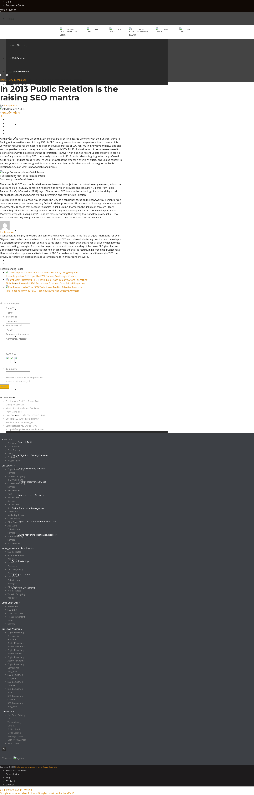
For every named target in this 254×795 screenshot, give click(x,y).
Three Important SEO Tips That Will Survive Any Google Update (41, 276)
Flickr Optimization (27, 270)
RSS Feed (10, 781)
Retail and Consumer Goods (26, 124)
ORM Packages (14, 587)
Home (10, 19)
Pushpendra (10, 105)
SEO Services (13, 543)
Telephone (11, 316)
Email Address (14, 325)
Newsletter (12, 606)
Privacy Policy (6, 394)
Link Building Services (23, 548)
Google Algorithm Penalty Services (30, 455)
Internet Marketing (17, 45)
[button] (92, 30)
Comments (11, 369)
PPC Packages (14, 590)
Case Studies (14, 71)
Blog (8, 1)
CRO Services (13, 518)
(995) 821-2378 (8, 10)
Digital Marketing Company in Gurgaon (15, 636)
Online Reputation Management (28, 508)
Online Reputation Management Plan (37, 521)
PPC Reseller (24, 389)
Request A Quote (15, 5)
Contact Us (12, 457)
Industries (12, 58)
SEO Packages (14, 551)
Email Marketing (20, 561)
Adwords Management (29, 310)
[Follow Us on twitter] (4, 751)
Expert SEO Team (15, 613)
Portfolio (11, 443)
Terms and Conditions (16, 770)
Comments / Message (17, 334)
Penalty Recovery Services (31, 468)
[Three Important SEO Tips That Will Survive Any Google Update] (42, 272)
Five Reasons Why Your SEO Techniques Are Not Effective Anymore (43, 290)
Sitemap (11, 623)
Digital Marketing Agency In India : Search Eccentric (36, 767)
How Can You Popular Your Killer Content (25, 415)
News (10, 453)
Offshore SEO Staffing (23, 587)
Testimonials (13, 446)
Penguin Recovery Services (32, 482)
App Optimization (21, 574)
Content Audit (25, 442)
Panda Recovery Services (31, 495)
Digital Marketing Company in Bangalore (15, 668)
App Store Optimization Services (13, 529)
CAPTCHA (11, 354)
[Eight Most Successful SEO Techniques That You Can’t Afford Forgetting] (46, 279)
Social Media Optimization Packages (13, 580)
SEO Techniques (17, 79)
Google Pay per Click (28, 336)
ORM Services (14, 522)
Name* (10, 308)
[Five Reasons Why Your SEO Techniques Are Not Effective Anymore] (44, 287)
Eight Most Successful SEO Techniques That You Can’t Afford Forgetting (45, 283)
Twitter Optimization (28, 230)
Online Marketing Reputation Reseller (37, 535)
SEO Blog (11, 609)
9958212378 (13, 743)
